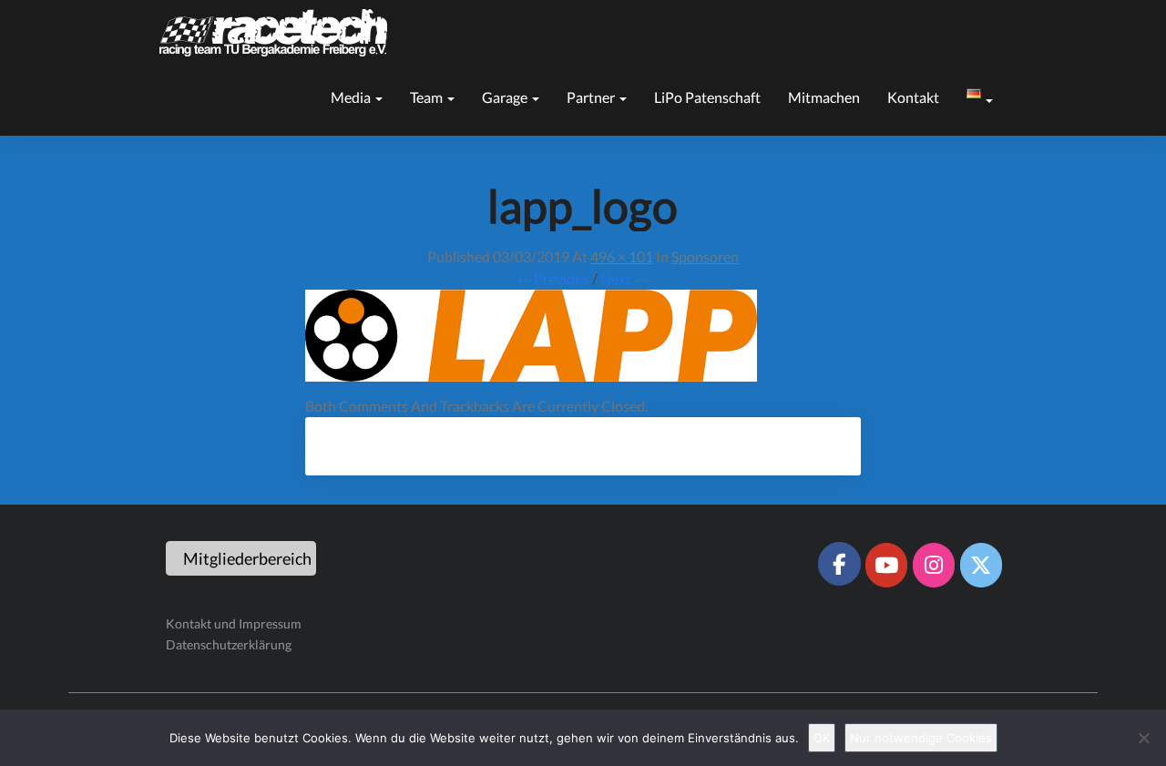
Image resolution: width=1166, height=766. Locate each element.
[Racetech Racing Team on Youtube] (886, 565)
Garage (506, 97)
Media (352, 97)
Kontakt (913, 97)
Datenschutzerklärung (229, 644)
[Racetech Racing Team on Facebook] (839, 564)
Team (427, 97)
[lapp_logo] (531, 341)
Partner (592, 97)
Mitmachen (824, 97)
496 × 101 (621, 256)
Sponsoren (705, 256)
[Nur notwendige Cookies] (1143, 738)
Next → (624, 278)
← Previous (553, 278)
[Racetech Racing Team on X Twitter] (981, 565)
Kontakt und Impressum (234, 623)
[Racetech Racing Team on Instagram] (934, 565)
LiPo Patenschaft (707, 97)
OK (821, 737)
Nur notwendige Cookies (921, 737)
